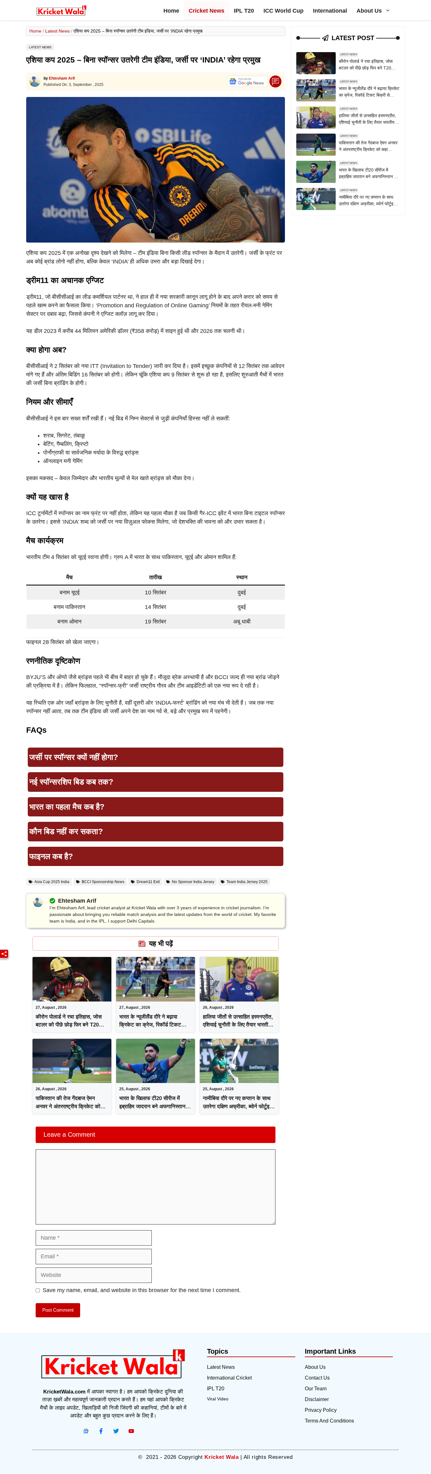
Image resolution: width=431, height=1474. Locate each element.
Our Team (316, 1388)
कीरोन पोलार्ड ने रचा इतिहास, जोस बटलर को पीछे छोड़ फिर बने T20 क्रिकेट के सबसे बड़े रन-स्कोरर (69, 1025)
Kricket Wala (221, 1457)
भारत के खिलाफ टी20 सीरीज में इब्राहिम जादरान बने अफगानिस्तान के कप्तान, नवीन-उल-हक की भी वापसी (155, 1106)
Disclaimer (317, 1399)
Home (171, 11)
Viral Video (217, 1398)
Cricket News (206, 11)
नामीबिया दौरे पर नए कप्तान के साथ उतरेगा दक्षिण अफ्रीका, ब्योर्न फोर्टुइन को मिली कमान (238, 1106)
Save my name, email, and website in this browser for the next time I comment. (142, 1290)
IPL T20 (244, 11)
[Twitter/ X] (116, 1431)
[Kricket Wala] (61, 10)
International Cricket (229, 1378)
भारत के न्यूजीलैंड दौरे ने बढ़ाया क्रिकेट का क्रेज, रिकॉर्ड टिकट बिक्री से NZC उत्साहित (150, 1025)
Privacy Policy (321, 1410)
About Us (369, 11)
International (330, 11)
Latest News (57, 30)
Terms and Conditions (329, 1420)
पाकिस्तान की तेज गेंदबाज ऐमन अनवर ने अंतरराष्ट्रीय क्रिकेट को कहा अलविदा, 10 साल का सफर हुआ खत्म (368, 149)
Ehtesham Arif (62, 78)
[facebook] (86, 1431)
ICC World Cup (283, 11)
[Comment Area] (275, 81)
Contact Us (317, 1378)
